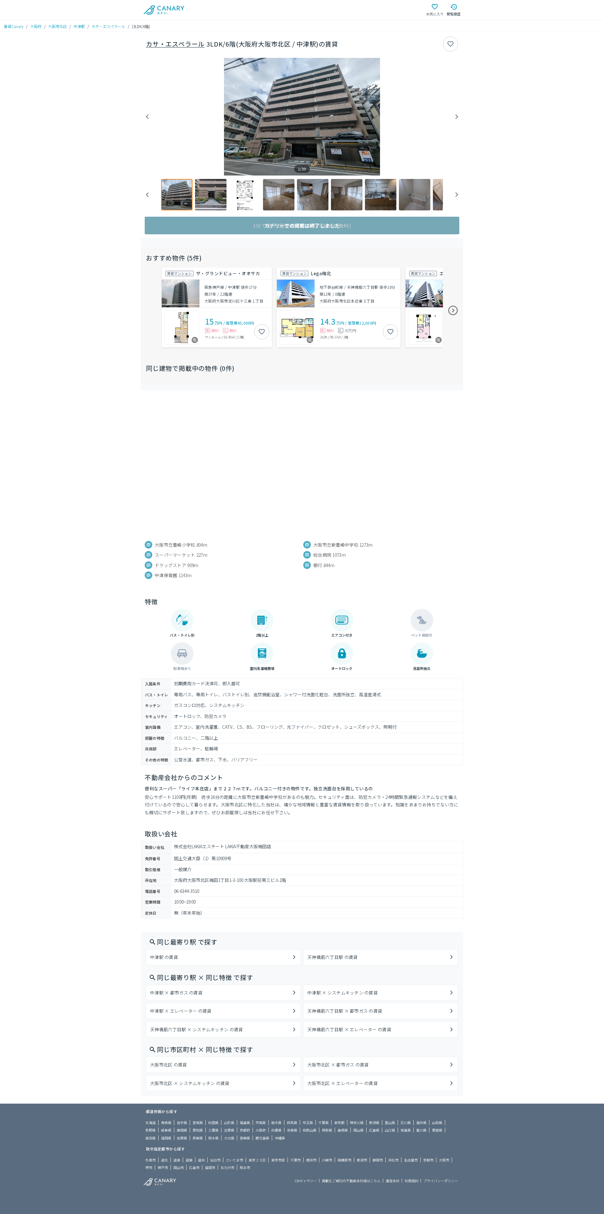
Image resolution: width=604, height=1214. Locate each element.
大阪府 (36, 26)
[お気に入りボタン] (450, 44)
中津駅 (79, 26)
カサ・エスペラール (108, 26)
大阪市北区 (57, 26)
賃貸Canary (14, 26)
